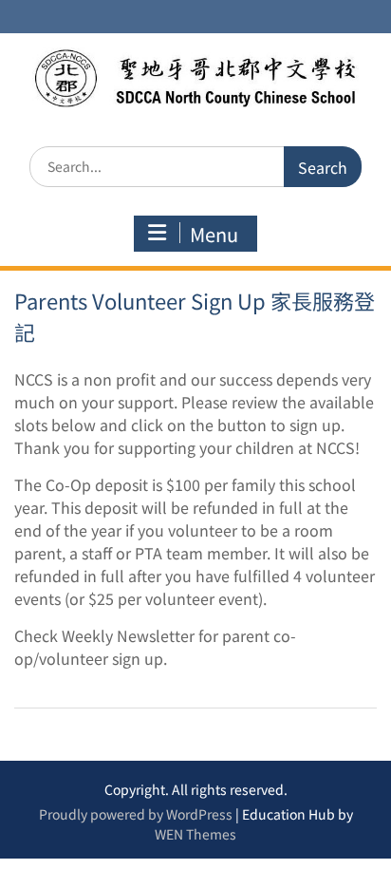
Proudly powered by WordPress (136, 813)
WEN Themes (195, 833)
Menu (214, 234)
